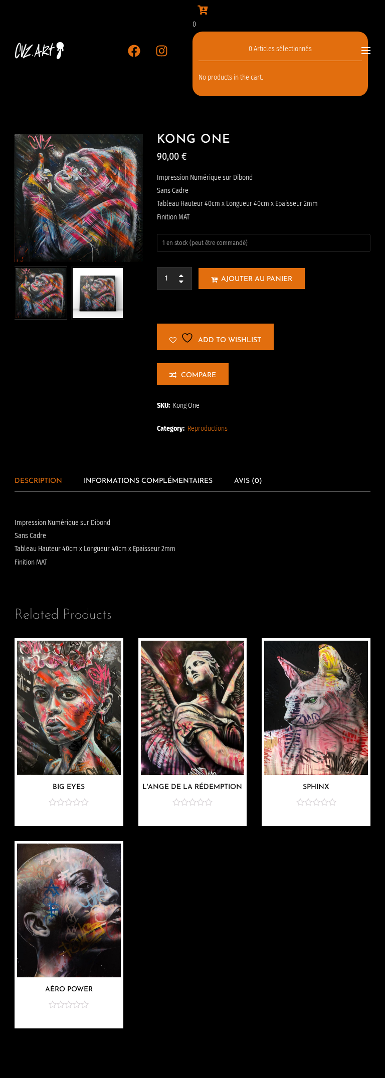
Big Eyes (69, 787)
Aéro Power (69, 989)
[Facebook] (134, 50)
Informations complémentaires (148, 481)
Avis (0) (248, 481)
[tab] (38, 481)
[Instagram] (161, 50)
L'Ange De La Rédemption (192, 787)
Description (38, 481)
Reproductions (207, 428)
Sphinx (316, 787)
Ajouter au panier (256, 279)
